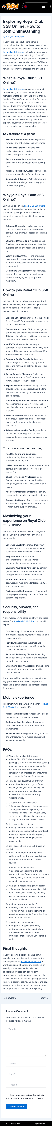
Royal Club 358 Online (13, 52)
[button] (43, 6)
